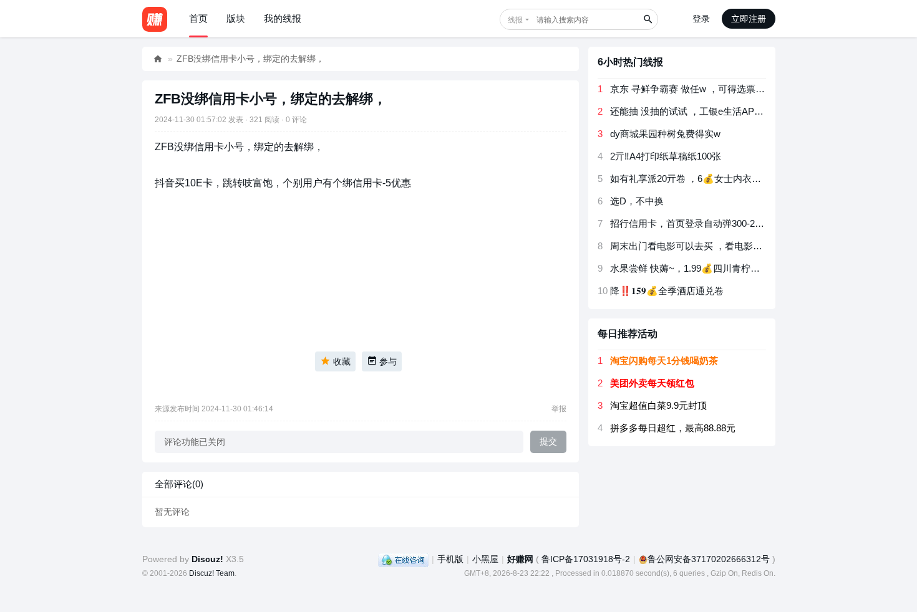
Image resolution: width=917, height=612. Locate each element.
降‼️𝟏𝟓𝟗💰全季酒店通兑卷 (667, 290)
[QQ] (403, 559)
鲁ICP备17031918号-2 (585, 559)
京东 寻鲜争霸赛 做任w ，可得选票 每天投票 (702, 89)
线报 (515, 20)
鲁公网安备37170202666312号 (709, 559)
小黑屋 (485, 559)
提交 (548, 441)
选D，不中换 (637, 201)
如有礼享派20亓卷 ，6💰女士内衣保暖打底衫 (704, 178)
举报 (558, 408)
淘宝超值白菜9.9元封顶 (658, 405)
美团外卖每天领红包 (652, 383)
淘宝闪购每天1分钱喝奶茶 (664, 360)
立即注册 (748, 19)
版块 (235, 18)
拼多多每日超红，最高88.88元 (672, 428)
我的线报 (282, 18)
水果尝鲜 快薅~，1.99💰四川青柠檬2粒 (692, 268)
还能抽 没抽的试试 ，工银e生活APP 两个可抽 (705, 111)
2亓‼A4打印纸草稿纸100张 (665, 156)
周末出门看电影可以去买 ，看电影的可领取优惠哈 (714, 246)
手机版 (450, 559)
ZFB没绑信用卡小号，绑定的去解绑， (250, 59)
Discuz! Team (212, 573)
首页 (198, 18)
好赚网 (158, 59)
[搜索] (647, 19)
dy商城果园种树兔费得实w (665, 133)
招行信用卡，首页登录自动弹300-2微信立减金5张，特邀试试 (736, 223)
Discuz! (207, 559)
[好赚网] (154, 19)
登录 (701, 19)
